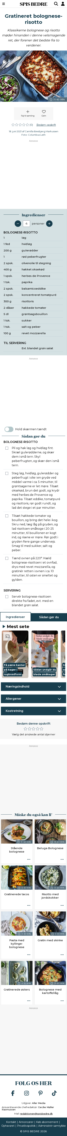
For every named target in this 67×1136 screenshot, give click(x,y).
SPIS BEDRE (33, 4)
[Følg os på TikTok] (54, 1093)
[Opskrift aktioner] (29, 859)
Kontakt (11, 1122)
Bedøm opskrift (46, 125)
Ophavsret (7, 1125)
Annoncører (26, 1122)
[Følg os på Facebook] (12, 1093)
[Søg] (56, 4)
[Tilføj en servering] (49, 223)
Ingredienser (15, 617)
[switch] (8, 429)
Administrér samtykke (52, 1125)
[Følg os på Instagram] (26, 1093)
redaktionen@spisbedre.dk (36, 1113)
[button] (15, 654)
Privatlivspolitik (26, 1125)
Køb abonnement (47, 1122)
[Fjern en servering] (18, 223)
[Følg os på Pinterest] (40, 1093)
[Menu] (8, 3)
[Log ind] (62, 4)
